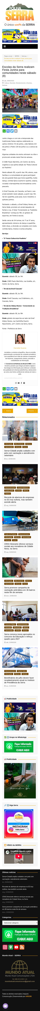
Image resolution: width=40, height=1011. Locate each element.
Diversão (12, 83)
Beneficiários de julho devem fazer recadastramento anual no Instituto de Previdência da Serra (19, 680)
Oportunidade (9, 447)
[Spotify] (24, 383)
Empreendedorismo (23, 487)
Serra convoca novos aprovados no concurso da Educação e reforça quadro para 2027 (19, 636)
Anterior (8, 411)
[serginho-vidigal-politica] (20, 257)
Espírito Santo (9, 490)
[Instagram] (16, 383)
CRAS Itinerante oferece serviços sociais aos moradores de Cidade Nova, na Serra (18, 546)
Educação (8, 627)
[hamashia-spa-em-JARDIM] (20, 780)
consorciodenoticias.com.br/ (13, 378)
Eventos (18, 490)
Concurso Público (10, 624)
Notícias (4, 85)
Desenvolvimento (10, 487)
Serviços (18, 447)
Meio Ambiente (19, 444)
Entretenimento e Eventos (24, 83)
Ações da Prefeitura (10, 534)
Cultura (6, 83)
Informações (8, 444)
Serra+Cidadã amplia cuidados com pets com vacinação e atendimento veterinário (19, 453)
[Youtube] (19, 383)
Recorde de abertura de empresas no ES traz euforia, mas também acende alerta (19, 499)
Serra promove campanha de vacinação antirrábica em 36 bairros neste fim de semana (19, 590)
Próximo (31, 411)
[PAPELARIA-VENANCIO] (20, 36)
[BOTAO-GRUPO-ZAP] (20, 935)
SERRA (18, 630)
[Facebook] (21, 383)
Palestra (7, 493)
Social (25, 447)
